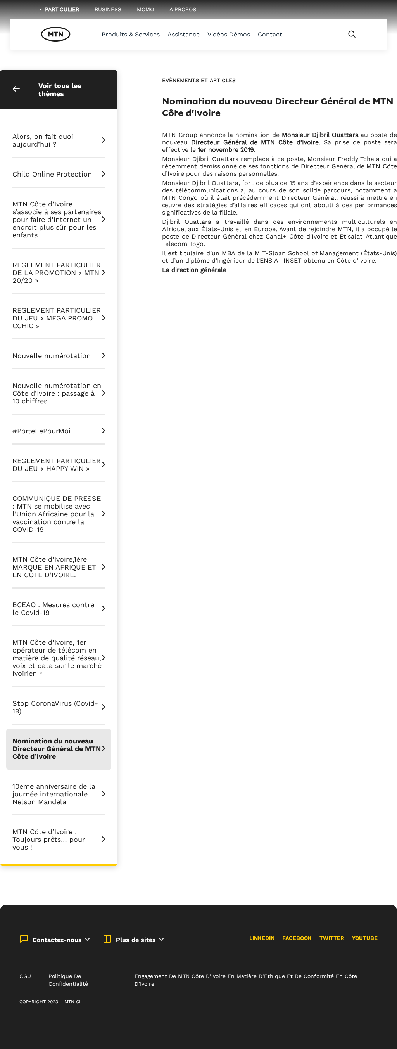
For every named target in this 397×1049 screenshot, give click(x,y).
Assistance (183, 34)
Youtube (365, 938)
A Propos (182, 9)
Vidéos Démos (228, 34)
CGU (25, 976)
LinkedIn (261, 938)
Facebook (297, 938)
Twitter (331, 938)
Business (108, 9)
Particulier (62, 9)
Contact (270, 34)
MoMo (145, 9)
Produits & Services (131, 34)
